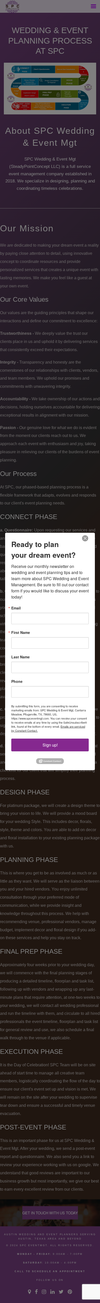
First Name (20, 632)
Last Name (20, 657)
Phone (17, 681)
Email (16, 608)
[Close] (85, 538)
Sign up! (50, 745)
